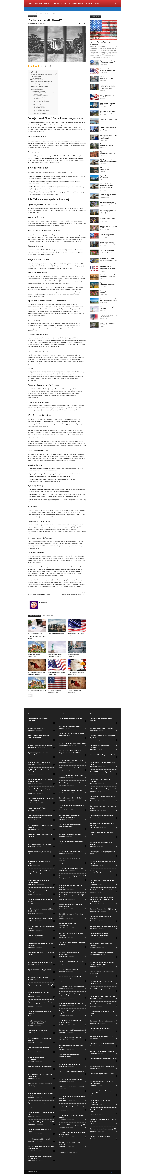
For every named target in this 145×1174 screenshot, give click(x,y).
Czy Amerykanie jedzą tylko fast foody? (103, 996)
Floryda (86, 9)
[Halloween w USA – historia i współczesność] (94, 170)
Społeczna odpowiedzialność (42, 95)
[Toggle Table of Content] (54, 72)
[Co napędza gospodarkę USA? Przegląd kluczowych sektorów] (94, 301)
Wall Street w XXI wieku (38, 103)
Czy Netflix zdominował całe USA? (101, 1004)
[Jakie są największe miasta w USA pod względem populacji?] (37, 665)
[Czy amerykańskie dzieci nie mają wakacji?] (94, 325)
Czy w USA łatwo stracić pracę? (100, 772)
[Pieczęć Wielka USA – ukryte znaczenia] (103, 30)
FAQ (65, 3)
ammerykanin (33, 23)
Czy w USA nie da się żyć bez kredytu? (40, 918)
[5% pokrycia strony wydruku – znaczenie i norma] (94, 220)
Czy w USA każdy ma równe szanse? (101, 815)
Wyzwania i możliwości (39, 91)
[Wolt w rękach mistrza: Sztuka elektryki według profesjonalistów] (94, 137)
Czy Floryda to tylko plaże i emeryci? (39, 762)
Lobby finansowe (39, 94)
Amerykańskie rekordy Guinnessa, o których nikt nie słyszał (108, 268)
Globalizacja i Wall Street (39, 104)
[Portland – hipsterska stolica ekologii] (94, 129)
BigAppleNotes (31, 730)
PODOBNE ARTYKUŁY (34, 616)
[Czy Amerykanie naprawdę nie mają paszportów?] (94, 212)
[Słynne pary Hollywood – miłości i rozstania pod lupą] (94, 71)
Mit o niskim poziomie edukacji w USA (71, 1003)
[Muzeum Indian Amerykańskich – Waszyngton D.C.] (94, 317)
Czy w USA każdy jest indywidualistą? (40, 844)
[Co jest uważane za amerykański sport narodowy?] (77, 665)
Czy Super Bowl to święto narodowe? (71, 726)
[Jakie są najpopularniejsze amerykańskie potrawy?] (57, 683)
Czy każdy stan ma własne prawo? (70, 834)
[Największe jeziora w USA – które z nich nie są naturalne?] (94, 204)
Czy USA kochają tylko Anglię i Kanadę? (71, 775)
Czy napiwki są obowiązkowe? (100, 1028)
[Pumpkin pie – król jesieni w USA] (94, 121)
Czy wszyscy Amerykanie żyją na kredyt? (41, 962)
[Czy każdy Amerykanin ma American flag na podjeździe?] (94, 285)
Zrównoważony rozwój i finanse (42, 110)
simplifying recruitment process (68, 1152)
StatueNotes (31, 1042)
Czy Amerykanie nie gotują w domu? (39, 970)
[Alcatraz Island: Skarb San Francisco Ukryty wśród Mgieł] (94, 244)
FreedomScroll (31, 875)
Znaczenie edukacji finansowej (42, 101)
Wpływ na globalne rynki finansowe (42, 83)
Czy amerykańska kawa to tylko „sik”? (71, 718)
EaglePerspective (32, 1032)
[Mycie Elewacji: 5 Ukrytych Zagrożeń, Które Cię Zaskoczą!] (94, 260)
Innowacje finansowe (39, 84)
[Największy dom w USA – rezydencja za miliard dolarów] (94, 162)
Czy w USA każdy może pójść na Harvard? (103, 926)
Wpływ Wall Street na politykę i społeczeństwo (45, 92)
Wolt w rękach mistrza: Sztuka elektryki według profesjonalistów (108, 137)
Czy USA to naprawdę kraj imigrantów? (40, 745)
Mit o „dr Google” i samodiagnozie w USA (103, 789)
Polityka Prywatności (76, 3)
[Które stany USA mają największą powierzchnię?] (57, 625)
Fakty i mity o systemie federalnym (70, 768)
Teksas (98, 9)
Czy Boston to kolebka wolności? (101, 890)
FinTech (38, 98)
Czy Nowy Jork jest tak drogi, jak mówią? (103, 909)
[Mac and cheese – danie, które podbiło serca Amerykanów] (94, 277)
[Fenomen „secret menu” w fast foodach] (94, 293)
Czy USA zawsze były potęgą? (68, 969)
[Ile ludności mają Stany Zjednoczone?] (77, 647)
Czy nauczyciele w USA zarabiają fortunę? (72, 1030)
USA (82, 9)
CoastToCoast (31, 920)
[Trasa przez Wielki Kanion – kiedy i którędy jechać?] (94, 252)
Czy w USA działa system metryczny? (102, 728)
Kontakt (97, 3)
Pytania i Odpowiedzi (75, 9)
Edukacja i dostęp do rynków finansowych (44, 100)
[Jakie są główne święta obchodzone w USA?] (37, 683)
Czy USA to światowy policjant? (100, 1136)
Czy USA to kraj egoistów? (36, 728)
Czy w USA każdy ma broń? (36, 935)
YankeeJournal (31, 774)
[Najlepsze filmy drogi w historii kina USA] (94, 228)
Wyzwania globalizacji (40, 107)
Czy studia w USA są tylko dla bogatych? (41, 1122)
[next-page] (31, 695)
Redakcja (89, 3)
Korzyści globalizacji (40, 106)
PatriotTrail (30, 1150)
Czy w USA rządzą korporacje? (100, 989)
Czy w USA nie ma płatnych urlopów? (71, 790)
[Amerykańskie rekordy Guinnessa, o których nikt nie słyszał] (94, 268)
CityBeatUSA (30, 1025)
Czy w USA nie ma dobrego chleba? (70, 798)
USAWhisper (30, 839)
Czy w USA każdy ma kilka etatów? (39, 1139)
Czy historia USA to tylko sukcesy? (101, 981)
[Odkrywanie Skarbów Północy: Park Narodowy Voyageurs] (94, 113)
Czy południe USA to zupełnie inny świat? (72, 986)
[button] (115, 3)
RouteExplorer (31, 810)
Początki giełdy (37, 78)
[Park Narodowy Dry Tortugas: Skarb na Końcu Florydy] (94, 146)
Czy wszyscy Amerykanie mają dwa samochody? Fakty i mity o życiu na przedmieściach (101, 899)
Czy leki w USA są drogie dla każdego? (102, 755)
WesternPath (93, 46)
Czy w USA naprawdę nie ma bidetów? (40, 1067)
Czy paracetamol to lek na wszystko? (71, 868)
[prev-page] (29, 695)
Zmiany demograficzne (41, 113)
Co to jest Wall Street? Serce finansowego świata (43, 74)
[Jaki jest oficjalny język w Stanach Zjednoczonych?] (57, 665)
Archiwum (38, 3)
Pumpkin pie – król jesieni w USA (108, 119)
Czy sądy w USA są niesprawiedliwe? (102, 1043)
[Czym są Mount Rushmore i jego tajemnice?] (94, 178)
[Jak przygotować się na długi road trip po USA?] (94, 196)
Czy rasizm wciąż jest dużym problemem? (103, 1021)
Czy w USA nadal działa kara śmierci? (71, 1079)
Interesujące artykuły (112, 1172)
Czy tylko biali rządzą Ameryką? (38, 977)
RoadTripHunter (94, 928)
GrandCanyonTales (32, 747)
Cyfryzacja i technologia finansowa (44, 111)
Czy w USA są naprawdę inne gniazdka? (71, 783)
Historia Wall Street (36, 76)
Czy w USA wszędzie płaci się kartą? (102, 1074)
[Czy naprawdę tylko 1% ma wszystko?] (94, 97)
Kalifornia (92, 9)
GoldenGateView (31, 722)
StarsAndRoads (31, 757)
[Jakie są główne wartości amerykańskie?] (77, 683)
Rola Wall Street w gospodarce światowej (42, 81)
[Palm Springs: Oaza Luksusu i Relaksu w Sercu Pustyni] (94, 79)
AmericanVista (31, 1006)
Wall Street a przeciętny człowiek (40, 86)
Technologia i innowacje (40, 97)
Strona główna (31, 13)
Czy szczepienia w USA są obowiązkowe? (72, 743)
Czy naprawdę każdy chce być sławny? (40, 985)
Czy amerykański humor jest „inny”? (70, 1064)
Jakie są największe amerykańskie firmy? (39, 594)
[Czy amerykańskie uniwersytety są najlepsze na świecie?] (94, 63)
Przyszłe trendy (38, 109)
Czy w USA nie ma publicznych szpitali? (71, 760)
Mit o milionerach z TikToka (36, 808)
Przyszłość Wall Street (37, 89)
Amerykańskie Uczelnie (33, 9)
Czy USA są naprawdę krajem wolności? (71, 1072)
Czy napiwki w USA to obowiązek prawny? (103, 1058)
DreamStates (31, 903)
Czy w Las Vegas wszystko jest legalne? (72, 962)
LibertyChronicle (31, 764)
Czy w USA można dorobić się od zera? (102, 1036)
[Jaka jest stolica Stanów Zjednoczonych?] (37, 647)
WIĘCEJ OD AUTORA (47, 616)
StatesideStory (31, 783)
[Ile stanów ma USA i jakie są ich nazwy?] (77, 625)
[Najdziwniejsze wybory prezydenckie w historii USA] (94, 154)
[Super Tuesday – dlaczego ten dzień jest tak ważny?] (94, 105)
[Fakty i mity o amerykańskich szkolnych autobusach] (94, 236)
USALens (30, 865)
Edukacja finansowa (38, 88)
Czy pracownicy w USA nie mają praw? (102, 1066)
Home (30, 3)
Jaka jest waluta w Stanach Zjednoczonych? (73, 594)
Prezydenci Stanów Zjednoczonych (59, 9)
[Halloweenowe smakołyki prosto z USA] (94, 309)
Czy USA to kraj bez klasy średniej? (70, 1037)
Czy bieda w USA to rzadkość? (37, 1030)
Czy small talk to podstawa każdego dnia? (103, 1129)
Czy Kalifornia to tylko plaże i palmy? (70, 851)
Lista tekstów (57, 3)
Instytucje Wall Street (37, 79)
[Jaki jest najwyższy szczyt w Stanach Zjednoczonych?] (57, 647)
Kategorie (47, 3)
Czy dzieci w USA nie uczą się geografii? (72, 1125)
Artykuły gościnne (45, 9)
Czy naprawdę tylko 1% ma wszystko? (102, 1051)
